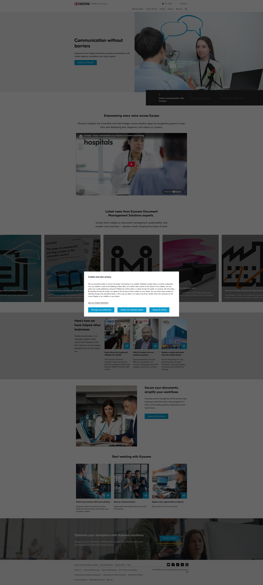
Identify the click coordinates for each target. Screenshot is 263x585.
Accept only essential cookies (132, 310)
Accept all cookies (159, 310)
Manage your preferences (101, 310)
